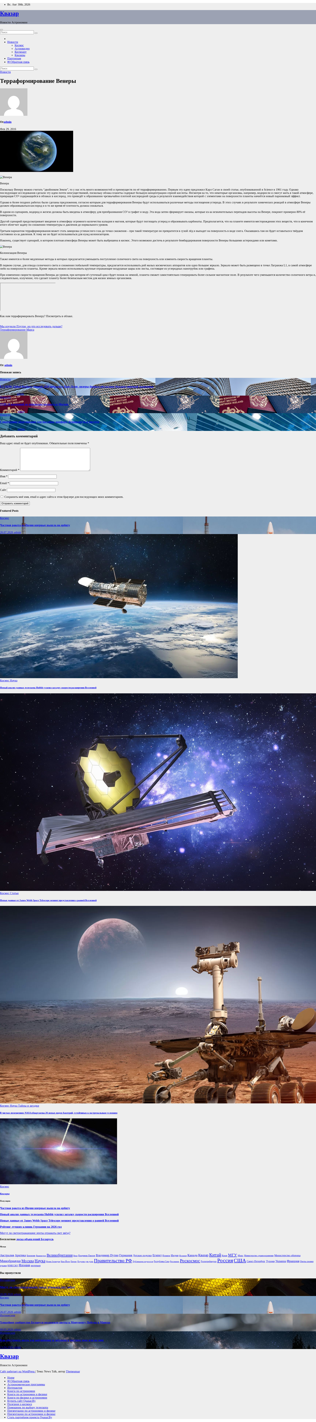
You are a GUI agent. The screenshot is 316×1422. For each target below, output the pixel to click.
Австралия (7, 1255)
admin (8, 121)
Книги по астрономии (21, 1391)
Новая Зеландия (53, 1262)
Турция (270, 1261)
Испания (183, 1256)
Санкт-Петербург (256, 1261)
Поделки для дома (85, 1262)
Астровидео (22, 48)
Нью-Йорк (65, 1262)
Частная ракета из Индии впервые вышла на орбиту (35, 525)
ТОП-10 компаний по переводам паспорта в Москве (34, 404)
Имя (3, 476)
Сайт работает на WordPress (17, 1371)
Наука (13, 680)
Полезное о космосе (19, 1404)
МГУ (232, 1255)
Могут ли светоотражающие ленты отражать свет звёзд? (35, 1233)
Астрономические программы (26, 1384)
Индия (174, 1255)
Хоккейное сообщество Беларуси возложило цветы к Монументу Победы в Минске (55, 1322)
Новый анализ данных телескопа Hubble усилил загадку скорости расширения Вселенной (48, 687)
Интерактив (14, 1387)
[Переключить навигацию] (1, 29)
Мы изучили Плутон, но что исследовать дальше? (31, 326)
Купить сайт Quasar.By (21, 1400)
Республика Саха (161, 1261)
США (240, 1260)
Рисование (174, 1262)
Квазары (20, 55)
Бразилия (31, 1255)
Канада (192, 1255)
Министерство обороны (287, 1255)
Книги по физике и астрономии (27, 1397)
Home (10, 1377)
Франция (293, 1261)
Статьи (14, 893)
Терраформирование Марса (17, 329)
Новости (12, 42)
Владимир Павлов (86, 1255)
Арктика (20, 1255)
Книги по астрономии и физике (27, 1394)
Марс (240, 1255)
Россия (225, 1260)
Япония (24, 1265)
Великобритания (60, 1255)
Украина (280, 1261)
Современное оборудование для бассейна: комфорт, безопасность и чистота (49, 421)
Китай (215, 1254)
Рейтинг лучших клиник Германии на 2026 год (31, 1226)
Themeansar (73, 1371)
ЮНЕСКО (12, 1265)
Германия (125, 1255)
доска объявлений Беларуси (34, 1239)
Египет (157, 1255)
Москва (27, 1261)
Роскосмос (190, 1260)
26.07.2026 (7, 532)
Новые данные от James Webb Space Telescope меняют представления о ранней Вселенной (48, 900)
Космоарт (21, 51)
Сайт (3, 489)
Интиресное (7, 1280)
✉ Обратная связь (18, 61)
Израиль (166, 1255)
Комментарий (9, 470)
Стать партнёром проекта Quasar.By (29, 1417)
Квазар (9, 13)
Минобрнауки (10, 1261)
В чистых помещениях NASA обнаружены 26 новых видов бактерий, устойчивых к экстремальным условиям (58, 1112)
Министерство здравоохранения (259, 1255)
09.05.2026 (7, 1329)
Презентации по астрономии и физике (31, 1410)
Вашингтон (41, 1256)
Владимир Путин (107, 1255)
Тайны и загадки (28, 1105)
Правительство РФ (113, 1260)
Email (4, 483)
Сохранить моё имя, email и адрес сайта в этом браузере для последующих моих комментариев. (63, 496)
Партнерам (14, 58)
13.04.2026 (7, 1347)
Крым (224, 1255)
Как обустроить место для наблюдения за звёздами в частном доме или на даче (52, 1340)
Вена (75, 1256)
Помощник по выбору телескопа (27, 1407)
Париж (74, 1262)
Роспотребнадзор (209, 1261)
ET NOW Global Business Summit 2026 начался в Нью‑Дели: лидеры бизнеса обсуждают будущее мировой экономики (76, 386)
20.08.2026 (7, 1294)
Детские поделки (142, 1255)
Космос (19, 45)
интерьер (36, 1265)
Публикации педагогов (143, 1262)
